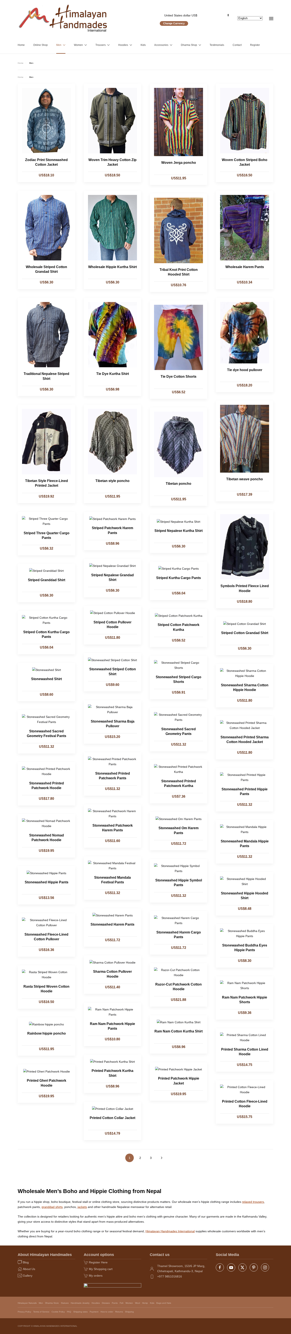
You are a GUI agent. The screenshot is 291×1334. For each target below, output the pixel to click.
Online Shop (40, 45)
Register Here (98, 1262)
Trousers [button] (100, 45)
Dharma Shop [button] (189, 45)
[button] (271, 18)
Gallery (27, 1275)
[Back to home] (63, 18)
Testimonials (217, 45)
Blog (26, 1262)
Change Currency (174, 23)
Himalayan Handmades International (170, 1231)
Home (21, 45)
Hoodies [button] (123, 45)
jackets (82, 1207)
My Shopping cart (100, 1269)
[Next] (161, 1158)
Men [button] (58, 45)
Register (255, 45)
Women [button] (78, 45)
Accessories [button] (161, 45)
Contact (237, 45)
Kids (143, 45)
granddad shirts (52, 1207)
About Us (29, 1269)
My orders (95, 1275)
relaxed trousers (253, 1201)
